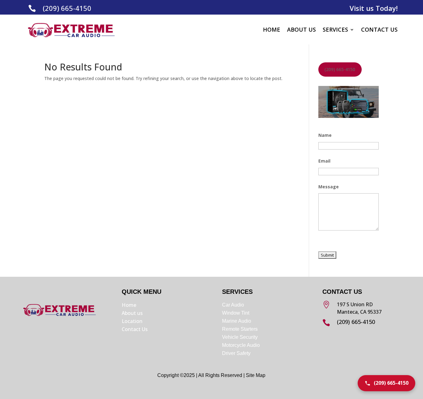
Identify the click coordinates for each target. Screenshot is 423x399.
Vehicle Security (240, 337)
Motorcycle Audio (241, 345)
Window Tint (235, 313)
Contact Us (379, 29)
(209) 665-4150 (67, 8)
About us (132, 313)
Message (328, 187)
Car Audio (233, 304)
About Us (301, 29)
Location (132, 321)
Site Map (255, 375)
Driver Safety (237, 353)
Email (324, 161)
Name (325, 135)
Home (271, 29)
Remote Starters (240, 329)
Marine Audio (236, 321)
